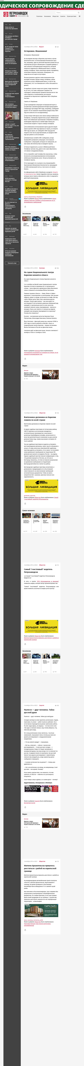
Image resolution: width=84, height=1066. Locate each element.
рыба (41, 920)
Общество (55, 16)
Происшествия (71, 16)
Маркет (41, 47)
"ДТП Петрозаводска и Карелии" (48, 581)
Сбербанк (39, 197)
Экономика (47, 16)
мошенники (32, 197)
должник (26, 495)
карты (26, 197)
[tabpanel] (26, 226)
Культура (42, 268)
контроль (36, 920)
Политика (39, 16)
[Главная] (5, 16)
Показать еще (12, 263)
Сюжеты (62, 16)
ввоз (25, 920)
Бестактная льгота (29, 803)
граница (30, 920)
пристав (32, 495)
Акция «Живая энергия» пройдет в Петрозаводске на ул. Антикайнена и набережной (40, 200)
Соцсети (41, 705)
